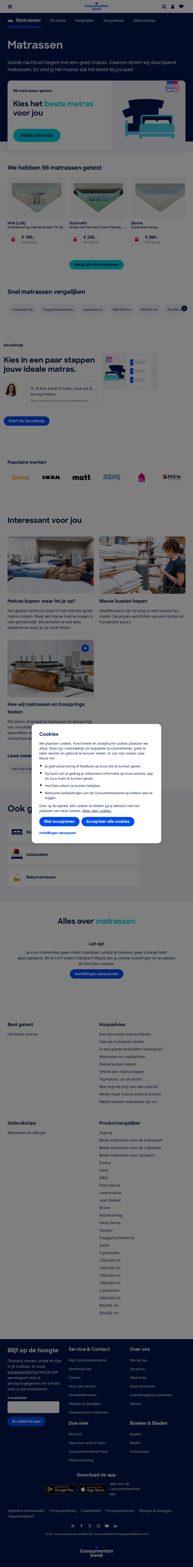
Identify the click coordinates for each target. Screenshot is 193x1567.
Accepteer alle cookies (108, 821)
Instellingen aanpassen (57, 833)
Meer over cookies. (97, 810)
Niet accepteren (59, 821)
